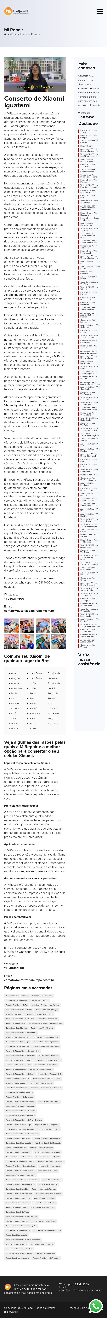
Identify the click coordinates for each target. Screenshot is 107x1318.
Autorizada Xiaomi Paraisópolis (88, 569)
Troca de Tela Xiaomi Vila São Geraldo (20, 1102)
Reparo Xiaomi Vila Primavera (42, 1028)
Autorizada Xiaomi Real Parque (90, 268)
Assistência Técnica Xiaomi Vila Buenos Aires (23, 1240)
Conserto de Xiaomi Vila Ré (49, 1129)
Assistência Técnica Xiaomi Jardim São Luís (22, 1180)
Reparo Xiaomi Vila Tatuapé (88, 536)
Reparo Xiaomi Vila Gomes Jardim (88, 489)
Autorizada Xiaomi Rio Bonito (44, 1203)
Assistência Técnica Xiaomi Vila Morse (20, 1106)
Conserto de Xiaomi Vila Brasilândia (88, 631)
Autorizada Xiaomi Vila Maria (41, 1083)
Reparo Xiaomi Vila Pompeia (16, 1083)
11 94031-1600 (14, 598)
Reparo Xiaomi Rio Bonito (52, 1180)
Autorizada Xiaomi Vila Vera (16, 1244)
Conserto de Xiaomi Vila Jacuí (88, 378)
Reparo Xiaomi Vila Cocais (45, 1221)
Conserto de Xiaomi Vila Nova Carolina (88, 479)
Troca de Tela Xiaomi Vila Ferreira (39, 1014)
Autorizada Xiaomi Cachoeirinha (88, 224)
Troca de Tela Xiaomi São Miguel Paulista (89, 155)
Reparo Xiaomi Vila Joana (15, 1023)
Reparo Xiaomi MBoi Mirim (48, 1056)
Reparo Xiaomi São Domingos (47, 1010)
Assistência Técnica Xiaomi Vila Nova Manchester (88, 208)
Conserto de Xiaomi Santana (16, 1028)
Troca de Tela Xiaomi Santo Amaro (89, 520)
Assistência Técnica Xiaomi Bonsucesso (88, 352)
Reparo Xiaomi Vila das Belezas (17, 1203)
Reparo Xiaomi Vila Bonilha (44, 1198)
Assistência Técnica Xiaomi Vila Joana (20, 1074)
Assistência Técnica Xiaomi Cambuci (88, 500)
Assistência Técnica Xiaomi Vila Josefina (89, 150)
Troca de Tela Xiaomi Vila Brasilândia (89, 404)
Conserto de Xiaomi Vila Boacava (88, 393)
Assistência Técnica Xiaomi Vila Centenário (90, 625)
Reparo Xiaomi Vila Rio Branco (41, 1069)
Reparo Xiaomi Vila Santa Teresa (46, 1037)
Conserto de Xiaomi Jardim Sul (88, 247)
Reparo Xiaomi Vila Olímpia (88, 137)
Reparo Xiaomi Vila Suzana (47, 1171)
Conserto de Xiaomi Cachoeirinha (18, 1143)
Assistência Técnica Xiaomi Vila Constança (22, 1134)
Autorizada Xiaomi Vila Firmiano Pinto (20, 1060)
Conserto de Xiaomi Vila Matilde (48, 1157)
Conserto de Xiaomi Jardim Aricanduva (20, 1129)
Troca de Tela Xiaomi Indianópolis (89, 615)
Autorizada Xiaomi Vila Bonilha (89, 450)
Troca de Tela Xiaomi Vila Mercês (18, 1152)
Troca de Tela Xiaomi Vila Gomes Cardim (89, 429)
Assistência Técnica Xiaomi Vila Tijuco (20, 1115)
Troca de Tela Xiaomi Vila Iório (49, 1060)
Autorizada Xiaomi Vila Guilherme (89, 326)
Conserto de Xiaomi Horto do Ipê (88, 298)
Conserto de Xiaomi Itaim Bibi (17, 1189)
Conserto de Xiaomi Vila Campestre (19, 1092)
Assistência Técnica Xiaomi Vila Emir (88, 309)
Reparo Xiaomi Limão (89, 146)
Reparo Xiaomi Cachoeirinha (16, 1235)
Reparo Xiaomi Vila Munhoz (88, 181)
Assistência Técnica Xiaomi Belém (19, 1010)
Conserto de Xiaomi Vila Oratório (88, 414)
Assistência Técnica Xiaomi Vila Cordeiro (89, 257)
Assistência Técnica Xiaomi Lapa (42, 1207)
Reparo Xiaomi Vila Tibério (88, 131)
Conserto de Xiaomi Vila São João (88, 605)
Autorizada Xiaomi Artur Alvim (46, 1065)
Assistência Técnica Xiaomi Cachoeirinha (89, 564)
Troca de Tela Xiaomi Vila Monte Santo (20, 1184)
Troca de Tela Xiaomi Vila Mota (89, 283)
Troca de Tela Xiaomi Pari (48, 1184)
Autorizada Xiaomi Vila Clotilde (89, 142)
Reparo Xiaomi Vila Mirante (88, 293)
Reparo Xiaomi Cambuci (86, 273)
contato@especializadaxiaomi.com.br (81, 1290)
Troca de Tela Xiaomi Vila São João (19, 1194)
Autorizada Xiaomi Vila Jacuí (89, 445)
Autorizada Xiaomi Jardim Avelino (48, 1194)
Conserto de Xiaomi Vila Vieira (17, 1212)
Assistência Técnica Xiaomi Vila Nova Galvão (22, 1051)
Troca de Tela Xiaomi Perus (89, 367)
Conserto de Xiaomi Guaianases (88, 342)
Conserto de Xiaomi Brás (88, 197)
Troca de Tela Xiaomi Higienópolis (46, 1042)
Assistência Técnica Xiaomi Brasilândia (88, 584)
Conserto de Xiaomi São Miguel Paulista (46, 1088)
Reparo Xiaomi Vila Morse (88, 331)
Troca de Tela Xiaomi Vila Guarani (50, 1161)
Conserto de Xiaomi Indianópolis (88, 191)
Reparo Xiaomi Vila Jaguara (88, 347)
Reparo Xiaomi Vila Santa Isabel (88, 252)
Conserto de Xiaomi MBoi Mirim (88, 304)
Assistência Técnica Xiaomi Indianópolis (21, 1226)
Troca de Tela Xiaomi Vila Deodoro (47, 1152)
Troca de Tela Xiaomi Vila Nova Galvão (89, 337)
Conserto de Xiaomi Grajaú (88, 579)
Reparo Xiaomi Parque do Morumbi (90, 541)
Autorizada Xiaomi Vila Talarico (89, 440)
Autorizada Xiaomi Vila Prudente (89, 574)
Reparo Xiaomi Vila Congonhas (46, 1125)
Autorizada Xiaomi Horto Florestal (88, 160)
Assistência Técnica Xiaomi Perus (46, 1046)
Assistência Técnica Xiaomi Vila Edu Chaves (88, 315)
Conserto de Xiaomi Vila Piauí (17, 1000)
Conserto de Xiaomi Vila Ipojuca (18, 1230)
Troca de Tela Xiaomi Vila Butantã (89, 594)
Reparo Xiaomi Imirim (40, 1000)
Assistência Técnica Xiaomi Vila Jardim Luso (88, 557)
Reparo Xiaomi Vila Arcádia (16, 1207)
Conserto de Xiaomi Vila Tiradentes (88, 551)
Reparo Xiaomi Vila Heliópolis (88, 214)
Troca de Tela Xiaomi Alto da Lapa (89, 546)
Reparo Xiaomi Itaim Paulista (48, 1102)
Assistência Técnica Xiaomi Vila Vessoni (88, 505)
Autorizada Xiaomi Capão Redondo (88, 171)
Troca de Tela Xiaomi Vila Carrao (18, 1138)
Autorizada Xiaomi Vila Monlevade (48, 1143)
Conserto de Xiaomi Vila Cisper (88, 166)
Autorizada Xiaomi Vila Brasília (89, 515)
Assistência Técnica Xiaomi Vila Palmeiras (21, 1217)
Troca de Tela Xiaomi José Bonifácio (19, 1249)
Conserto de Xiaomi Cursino (16, 1088)
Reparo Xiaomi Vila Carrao (88, 460)
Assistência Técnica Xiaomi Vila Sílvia (20, 1019)
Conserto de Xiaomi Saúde (42, 996)
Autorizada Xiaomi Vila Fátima (89, 262)
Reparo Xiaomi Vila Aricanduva (17, 1079)
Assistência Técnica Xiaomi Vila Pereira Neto (45, 1023)
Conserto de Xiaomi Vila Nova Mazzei (20, 1161)
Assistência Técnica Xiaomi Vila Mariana (88, 242)
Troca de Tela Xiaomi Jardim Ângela (89, 589)
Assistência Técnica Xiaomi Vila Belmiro (88, 409)
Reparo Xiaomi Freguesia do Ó (49, 1074)
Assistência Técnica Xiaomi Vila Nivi (19, 1253)
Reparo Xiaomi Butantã (14, 1014)
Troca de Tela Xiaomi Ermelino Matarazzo (89, 186)
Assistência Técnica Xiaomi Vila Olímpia (88, 525)
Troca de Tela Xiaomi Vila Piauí (89, 229)
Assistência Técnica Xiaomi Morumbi (45, 1005)
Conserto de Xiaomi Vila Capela (88, 600)
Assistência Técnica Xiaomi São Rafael (88, 455)
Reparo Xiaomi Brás (88, 475)
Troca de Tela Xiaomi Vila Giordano (19, 1221)
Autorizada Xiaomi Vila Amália (17, 996)
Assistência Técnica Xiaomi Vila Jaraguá (88, 357)
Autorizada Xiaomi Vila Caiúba (89, 531)
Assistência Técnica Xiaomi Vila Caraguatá (89, 435)
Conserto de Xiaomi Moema (49, 1166)
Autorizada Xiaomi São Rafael (90, 278)
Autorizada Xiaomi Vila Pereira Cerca (46, 1079)
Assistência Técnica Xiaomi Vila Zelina (20, 1056)
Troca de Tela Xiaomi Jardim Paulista (19, 1171)
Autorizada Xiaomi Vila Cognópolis (89, 388)
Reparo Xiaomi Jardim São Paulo (18, 1037)
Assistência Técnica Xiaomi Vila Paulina (20, 1175)
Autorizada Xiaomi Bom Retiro (41, 1148)
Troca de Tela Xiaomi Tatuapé (89, 288)
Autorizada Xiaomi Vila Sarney (42, 1244)
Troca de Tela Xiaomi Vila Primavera (46, 1258)
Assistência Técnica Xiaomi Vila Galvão (20, 1111)
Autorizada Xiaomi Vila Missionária (19, 1157)
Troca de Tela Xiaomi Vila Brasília (89, 610)
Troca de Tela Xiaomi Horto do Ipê (18, 1125)
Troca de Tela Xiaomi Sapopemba (18, 1065)
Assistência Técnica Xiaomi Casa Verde (88, 641)
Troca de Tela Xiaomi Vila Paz (17, 1005)
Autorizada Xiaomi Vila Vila (89, 510)
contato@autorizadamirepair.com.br (29, 610)
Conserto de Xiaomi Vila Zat (88, 646)
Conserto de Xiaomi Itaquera (88, 321)
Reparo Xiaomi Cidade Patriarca (44, 1189)
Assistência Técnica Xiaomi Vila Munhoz (21, 1033)
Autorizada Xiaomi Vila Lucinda (89, 494)
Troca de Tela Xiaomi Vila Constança (19, 1097)
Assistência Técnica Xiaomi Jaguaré (88, 373)
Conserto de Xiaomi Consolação (18, 1046)
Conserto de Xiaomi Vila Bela (88, 424)
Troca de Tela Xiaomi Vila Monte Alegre (20, 1166)
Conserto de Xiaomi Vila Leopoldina (47, 1230)
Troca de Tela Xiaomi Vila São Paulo (47, 1138)
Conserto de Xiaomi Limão (48, 1019)
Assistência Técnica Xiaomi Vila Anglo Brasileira (24, 1120)
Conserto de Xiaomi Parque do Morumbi (88, 176)
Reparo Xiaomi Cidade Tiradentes (89, 219)
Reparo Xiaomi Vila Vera (46, 1253)
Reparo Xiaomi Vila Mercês (16, 1069)
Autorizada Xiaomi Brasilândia (88, 362)
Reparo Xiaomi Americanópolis (17, 1258)
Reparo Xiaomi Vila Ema (88, 465)
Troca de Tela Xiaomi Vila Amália (89, 202)
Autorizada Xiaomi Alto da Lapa (17, 1042)
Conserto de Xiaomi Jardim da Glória (88, 636)
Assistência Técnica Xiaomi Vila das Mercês (90, 383)
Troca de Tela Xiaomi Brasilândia (89, 471)
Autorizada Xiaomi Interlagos (88, 484)
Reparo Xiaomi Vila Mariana (16, 1148)
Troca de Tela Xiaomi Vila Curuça (18, 1198)
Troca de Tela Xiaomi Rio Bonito (89, 398)
